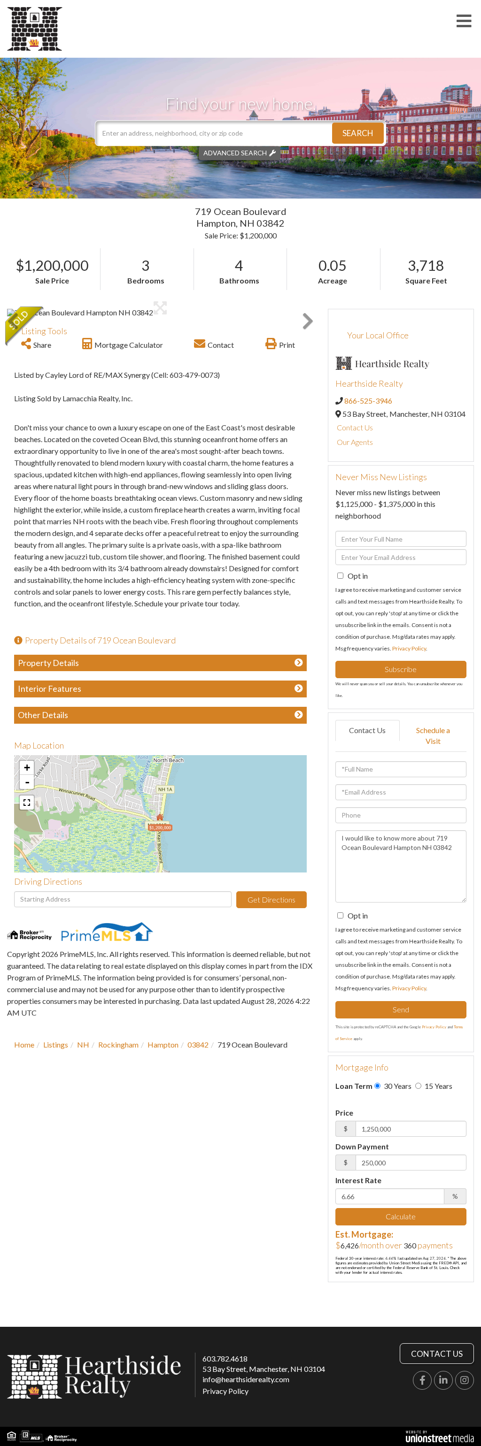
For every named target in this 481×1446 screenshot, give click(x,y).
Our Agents (355, 441)
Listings (55, 1044)
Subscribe (401, 669)
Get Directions (271, 899)
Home (24, 1044)
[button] (358, 133)
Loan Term (353, 1085)
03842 (198, 1044)
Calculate (401, 1216)
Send (401, 1009)
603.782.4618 (225, 1358)
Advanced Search (235, 153)
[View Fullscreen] (27, 803)
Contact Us (355, 427)
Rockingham (118, 1044)
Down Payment (362, 1146)
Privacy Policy (409, 648)
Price (344, 1112)
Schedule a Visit (433, 735)
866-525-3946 (368, 400)
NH (83, 1044)
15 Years (437, 1085)
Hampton (162, 1044)
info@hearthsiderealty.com (245, 1379)
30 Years (396, 1085)
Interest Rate (358, 1180)
